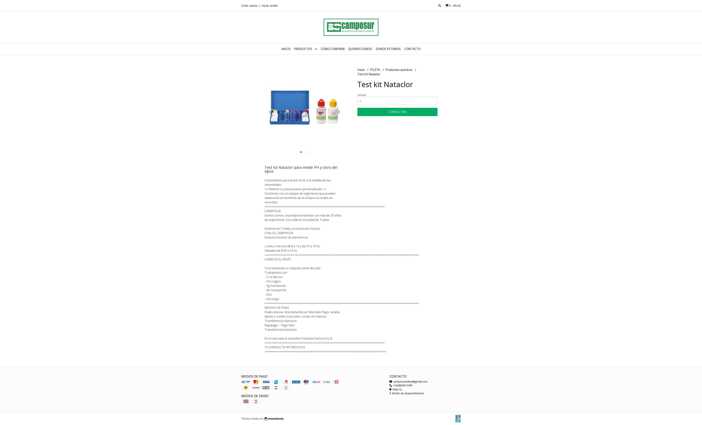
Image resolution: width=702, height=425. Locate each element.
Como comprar (333, 49)
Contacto (412, 49)
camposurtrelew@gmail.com (409, 381)
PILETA (375, 70)
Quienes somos (360, 49)
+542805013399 (402, 385)
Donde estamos (388, 49)
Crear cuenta (249, 5)
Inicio (285, 49)
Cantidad (361, 95)
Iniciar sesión (270, 5)
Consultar (397, 112)
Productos (303, 49)
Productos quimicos (399, 70)
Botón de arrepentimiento (407, 393)
